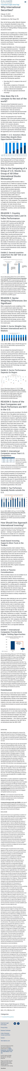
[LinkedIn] (15, 1023)
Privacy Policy (4, 1027)
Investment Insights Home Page (10, 4)
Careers (3, 1037)
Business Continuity (5, 1030)
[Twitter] (18, 1023)
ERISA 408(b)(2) (6, 1051)
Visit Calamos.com (5, 1040)
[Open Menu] (25, 2)
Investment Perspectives (8, 1017)
